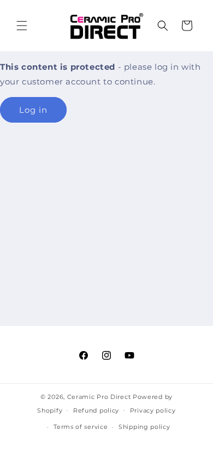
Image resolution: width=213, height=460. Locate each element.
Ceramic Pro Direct (99, 397)
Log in (33, 110)
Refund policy (96, 410)
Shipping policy (144, 427)
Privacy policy (153, 410)
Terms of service (81, 427)
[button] (22, 26)
